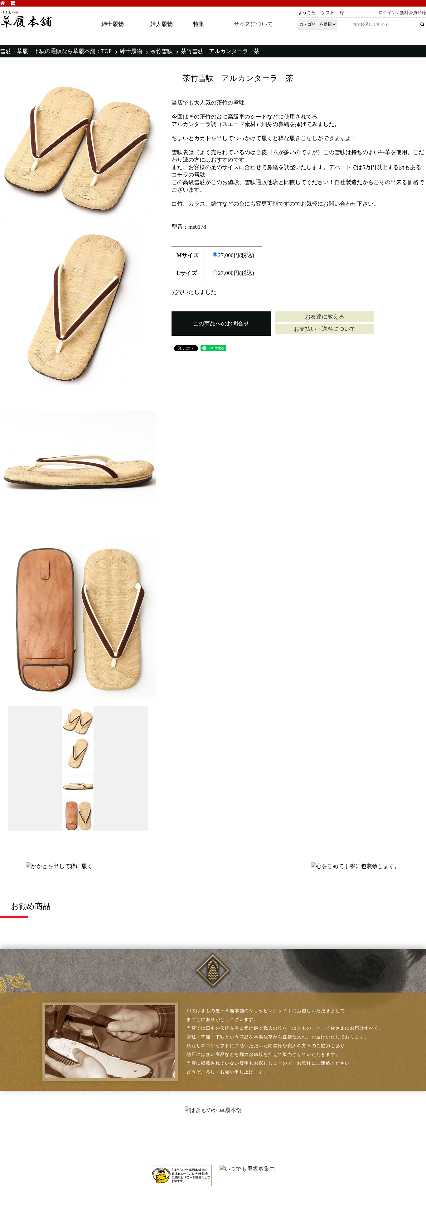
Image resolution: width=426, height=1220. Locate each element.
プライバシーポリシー (301, 1142)
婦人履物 (19, 1142)
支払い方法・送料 (296, 1126)
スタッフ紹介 (215, 1142)
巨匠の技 (210, 1150)
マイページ (387, 1126)
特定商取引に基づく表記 (303, 1134)
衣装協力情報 (108, 1150)
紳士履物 (131, 51)
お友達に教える (324, 317)
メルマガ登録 (390, 1134)
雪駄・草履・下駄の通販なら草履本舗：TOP (56, 51)
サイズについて (253, 24)
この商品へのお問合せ (221, 323)
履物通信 (210, 1126)
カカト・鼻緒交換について (123, 1134)
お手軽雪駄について (115, 1142)
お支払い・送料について (325, 329)
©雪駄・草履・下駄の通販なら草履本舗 (213, 1201)
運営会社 (286, 1150)
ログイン (387, 12)
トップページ (24, 1126)
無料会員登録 (413, 12)
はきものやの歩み (220, 1134)
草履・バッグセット (31, 1150)
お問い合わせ (390, 1142)
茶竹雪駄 (161, 51)
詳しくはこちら (312, 38)
